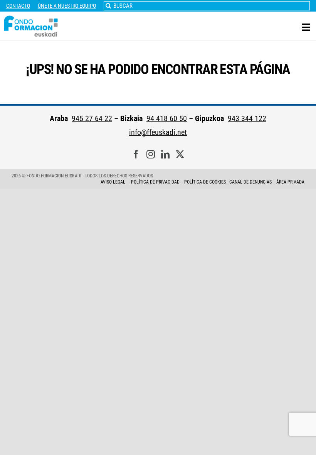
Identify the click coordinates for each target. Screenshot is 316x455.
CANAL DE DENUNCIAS (250, 182)
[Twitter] (180, 154)
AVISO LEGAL (113, 182)
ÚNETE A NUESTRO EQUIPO (67, 6)
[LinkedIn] (165, 154)
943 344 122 (247, 118)
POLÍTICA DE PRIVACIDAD (156, 182)
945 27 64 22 (92, 118)
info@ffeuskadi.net (158, 132)
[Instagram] (150, 154)
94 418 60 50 (166, 118)
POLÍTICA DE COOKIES (205, 182)
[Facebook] (136, 154)
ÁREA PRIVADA (290, 182)
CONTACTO (18, 6)
